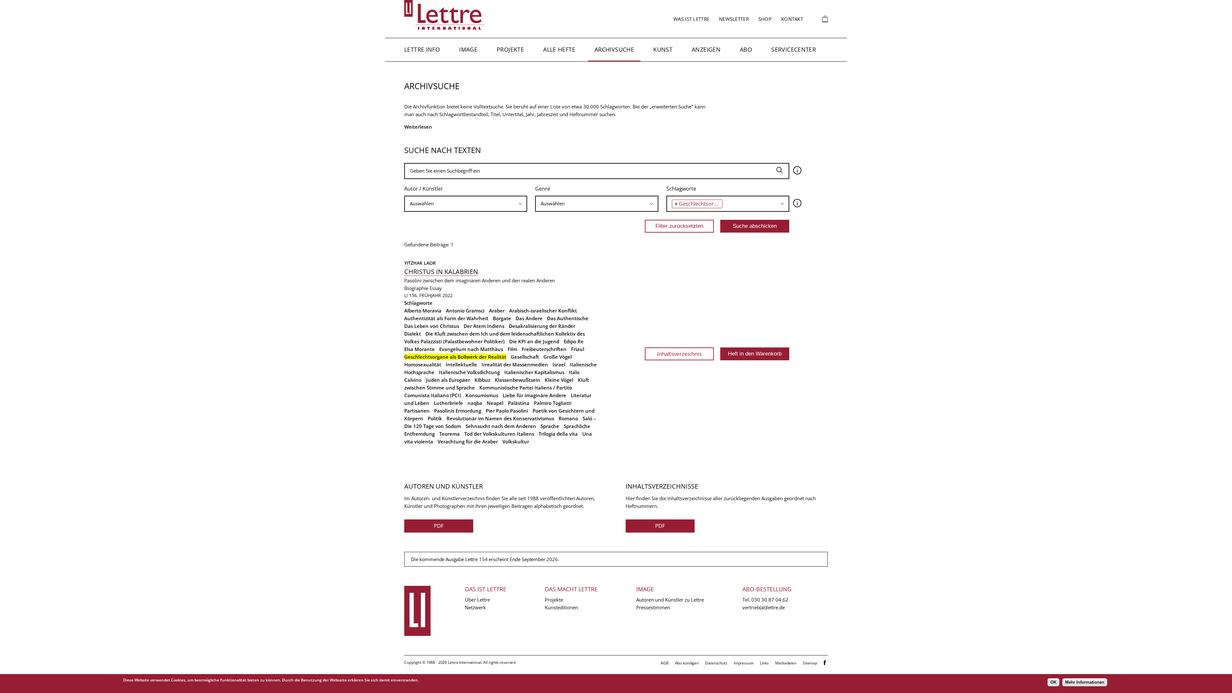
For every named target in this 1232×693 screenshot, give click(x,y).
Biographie (416, 288)
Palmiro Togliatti (552, 403)
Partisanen (417, 410)
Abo (746, 49)
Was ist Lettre (691, 19)
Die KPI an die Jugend (534, 341)
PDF (439, 525)
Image (468, 49)
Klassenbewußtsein (517, 380)
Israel (558, 364)
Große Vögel (557, 357)
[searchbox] (466, 203)
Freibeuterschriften (544, 349)
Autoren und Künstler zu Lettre (670, 599)
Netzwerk (475, 607)
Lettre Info (422, 49)
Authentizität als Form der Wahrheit (446, 318)
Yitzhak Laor (420, 263)
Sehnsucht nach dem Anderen (501, 426)
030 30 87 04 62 (769, 599)
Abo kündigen (687, 663)
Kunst (662, 49)
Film (512, 349)
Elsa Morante (419, 349)
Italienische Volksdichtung (469, 372)
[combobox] (465, 204)
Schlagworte (681, 188)
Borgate (502, 318)
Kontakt (792, 19)
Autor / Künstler (423, 188)
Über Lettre (477, 599)
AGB (665, 663)
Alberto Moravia (422, 310)
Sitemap (810, 663)
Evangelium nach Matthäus (471, 349)
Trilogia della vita (558, 434)
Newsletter (734, 19)
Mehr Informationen (1084, 682)
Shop (765, 19)
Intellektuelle (461, 364)
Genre (542, 188)
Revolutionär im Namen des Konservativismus (500, 418)
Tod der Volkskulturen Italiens (499, 434)
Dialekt (412, 333)
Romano (568, 418)
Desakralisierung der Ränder (542, 326)
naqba (474, 403)
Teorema (449, 434)
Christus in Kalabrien (441, 271)
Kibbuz (482, 380)
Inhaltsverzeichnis (679, 353)
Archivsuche (614, 49)
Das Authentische (567, 318)
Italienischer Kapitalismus (534, 372)
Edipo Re (574, 341)
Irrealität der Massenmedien (515, 364)
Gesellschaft (525, 357)
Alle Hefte (559, 49)
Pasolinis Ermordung (457, 410)
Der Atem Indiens (484, 326)
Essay (436, 288)
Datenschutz (716, 663)
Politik (435, 418)
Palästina (518, 403)
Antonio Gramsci (465, 310)
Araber (497, 310)
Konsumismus (482, 395)
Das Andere (529, 318)
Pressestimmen (653, 607)
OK (1053, 682)
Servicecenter (793, 49)
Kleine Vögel (559, 380)
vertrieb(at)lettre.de (763, 607)
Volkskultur (515, 441)
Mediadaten (785, 663)
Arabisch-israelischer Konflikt (543, 310)
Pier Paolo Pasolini (507, 410)
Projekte (510, 49)
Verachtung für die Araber (468, 441)
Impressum (744, 663)
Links (764, 663)
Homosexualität (422, 364)
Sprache (550, 426)
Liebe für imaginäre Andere (534, 395)
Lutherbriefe (448, 403)
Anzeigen (706, 49)
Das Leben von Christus (431, 326)
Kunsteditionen (561, 607)
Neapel (495, 403)
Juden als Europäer (448, 380)
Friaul (577, 349)
